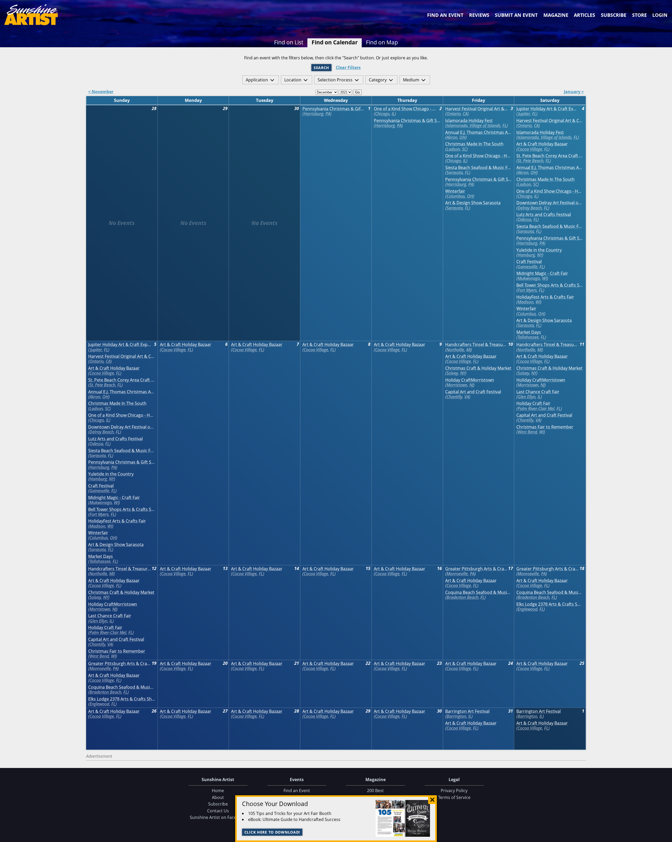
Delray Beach (530, 208)
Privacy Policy (454, 790)
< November (100, 92)
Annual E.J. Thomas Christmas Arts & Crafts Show (478, 132)
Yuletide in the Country (539, 250)
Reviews (479, 15)
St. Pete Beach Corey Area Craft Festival (549, 155)
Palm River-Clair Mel (536, 408)
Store (639, 15)
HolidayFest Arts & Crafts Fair (545, 297)
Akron (452, 137)
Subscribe (613, 15)
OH (462, 137)
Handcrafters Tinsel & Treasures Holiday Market (476, 344)
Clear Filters (348, 67)
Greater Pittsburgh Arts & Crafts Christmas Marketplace (476, 568)
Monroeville (457, 574)
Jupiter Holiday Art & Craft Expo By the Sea (547, 108)
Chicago (382, 114)
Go (357, 92)
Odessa (524, 219)
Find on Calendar (335, 42)
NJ (471, 385)
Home (218, 790)
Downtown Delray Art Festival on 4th (549, 202)
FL (504, 125)
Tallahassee (528, 337)
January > (574, 92)
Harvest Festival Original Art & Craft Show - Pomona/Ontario (476, 108)
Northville (455, 350)
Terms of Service (454, 797)
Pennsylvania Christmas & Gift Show (333, 108)
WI (544, 278)
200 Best (375, 790)
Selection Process (335, 80)
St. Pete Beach (530, 161)
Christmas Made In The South (474, 144)
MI (468, 350)
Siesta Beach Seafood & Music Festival (478, 167)
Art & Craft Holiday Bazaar (542, 144)
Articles (584, 15)
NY (539, 255)
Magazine (555, 15)
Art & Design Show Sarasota (473, 202)
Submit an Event (516, 15)
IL (393, 114)
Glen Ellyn (527, 397)
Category (378, 80)
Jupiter (524, 114)
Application (257, 80)
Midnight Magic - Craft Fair (542, 273)
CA (465, 114)
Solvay (452, 373)
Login (660, 15)
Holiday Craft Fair (533, 403)
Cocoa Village (530, 149)
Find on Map (382, 42)
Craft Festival (529, 261)
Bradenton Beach (462, 597)
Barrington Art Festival (467, 711)
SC (464, 149)
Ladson (453, 149)
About (218, 797)
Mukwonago (529, 278)
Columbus (456, 196)
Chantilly (454, 397)
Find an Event (445, 15)
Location (292, 80)
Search (321, 67)
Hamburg (526, 255)
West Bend (527, 432)
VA (466, 397)
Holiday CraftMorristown (469, 380)
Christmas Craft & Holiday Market (478, 368)
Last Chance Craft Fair (537, 391)
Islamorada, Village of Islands (473, 125)
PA (328, 114)
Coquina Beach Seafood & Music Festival (478, 592)
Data (666, 836)
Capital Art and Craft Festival (473, 391)
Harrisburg (313, 114)
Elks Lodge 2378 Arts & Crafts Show (549, 604)
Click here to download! (272, 832)
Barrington (456, 716)
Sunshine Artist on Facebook (218, 817)
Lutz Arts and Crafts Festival (543, 214)
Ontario (454, 114)
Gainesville (527, 267)
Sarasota (455, 172)
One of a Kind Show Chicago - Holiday (405, 108)
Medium (411, 80)
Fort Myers (527, 290)
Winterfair (455, 191)
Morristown (457, 385)
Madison (525, 302)
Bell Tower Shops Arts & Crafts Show (549, 285)
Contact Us (218, 811)
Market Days (528, 332)
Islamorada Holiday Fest (469, 120)
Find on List (288, 42)
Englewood (527, 609)
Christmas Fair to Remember (544, 427)
